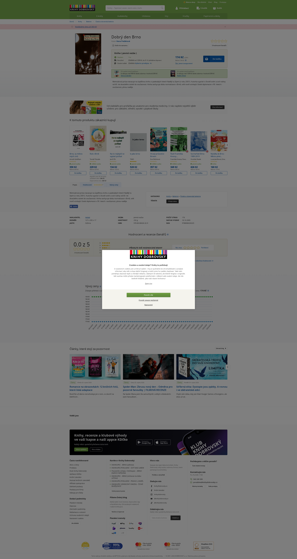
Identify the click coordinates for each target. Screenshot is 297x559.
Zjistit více (148, 283)
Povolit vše (148, 295)
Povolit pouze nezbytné (148, 300)
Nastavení (148, 305)
